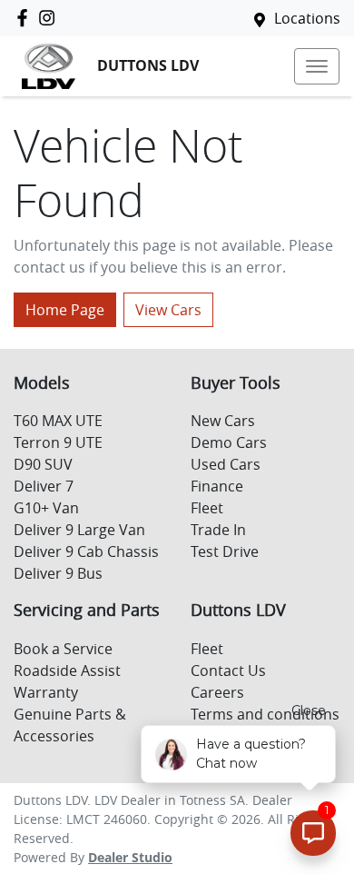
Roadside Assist (67, 670)
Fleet (207, 508)
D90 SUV (43, 464)
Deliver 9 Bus (58, 573)
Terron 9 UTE (58, 442)
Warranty (46, 692)
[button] (316, 66)
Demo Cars (229, 442)
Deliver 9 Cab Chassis (86, 551)
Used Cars (226, 464)
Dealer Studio (130, 857)
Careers (217, 692)
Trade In (218, 530)
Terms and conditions (265, 714)
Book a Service (63, 649)
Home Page (64, 310)
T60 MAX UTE (58, 421)
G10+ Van (46, 508)
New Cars (223, 421)
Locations (307, 18)
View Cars (168, 310)
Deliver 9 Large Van (79, 530)
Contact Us (228, 670)
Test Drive (225, 551)
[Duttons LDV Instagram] (50, 17)
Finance (217, 486)
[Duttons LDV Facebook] (26, 17)
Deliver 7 (44, 486)
